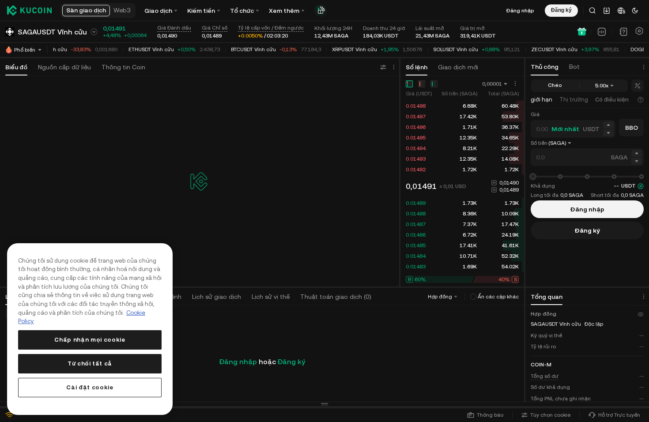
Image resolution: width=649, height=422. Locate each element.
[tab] (615, 100)
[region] (90, 329)
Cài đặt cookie (89, 387)
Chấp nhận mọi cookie (89, 339)
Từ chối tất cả (90, 363)
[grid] (462, 138)
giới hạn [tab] (541, 99)
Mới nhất (565, 128)
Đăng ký (291, 362)
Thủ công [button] (544, 66)
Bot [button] (574, 66)
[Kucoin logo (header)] (29, 10)
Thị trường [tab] (573, 99)
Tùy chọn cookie (550, 415)
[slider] (532, 176)
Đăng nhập (520, 11)
